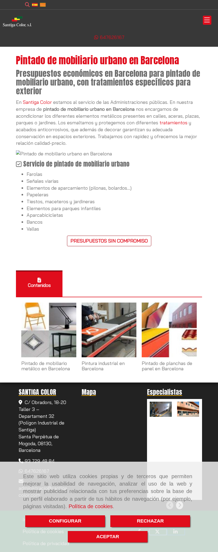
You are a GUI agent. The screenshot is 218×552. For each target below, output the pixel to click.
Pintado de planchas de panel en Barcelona (167, 366)
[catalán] (43, 4)
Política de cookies (91, 506)
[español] (35, 4)
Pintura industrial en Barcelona (103, 366)
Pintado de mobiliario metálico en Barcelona (45, 366)
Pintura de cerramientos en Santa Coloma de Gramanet (189, 430)
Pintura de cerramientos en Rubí (162, 425)
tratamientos (173, 123)
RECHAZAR (150, 521)
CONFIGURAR (65, 521)
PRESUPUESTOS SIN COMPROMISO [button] (109, 241)
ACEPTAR (107, 536)
